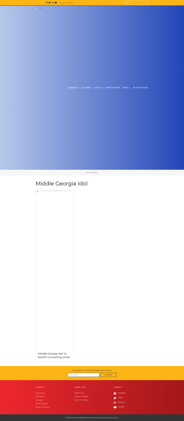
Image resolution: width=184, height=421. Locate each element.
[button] (129, 87)
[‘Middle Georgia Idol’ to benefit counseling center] (54, 275)
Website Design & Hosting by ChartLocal (105, 418)
